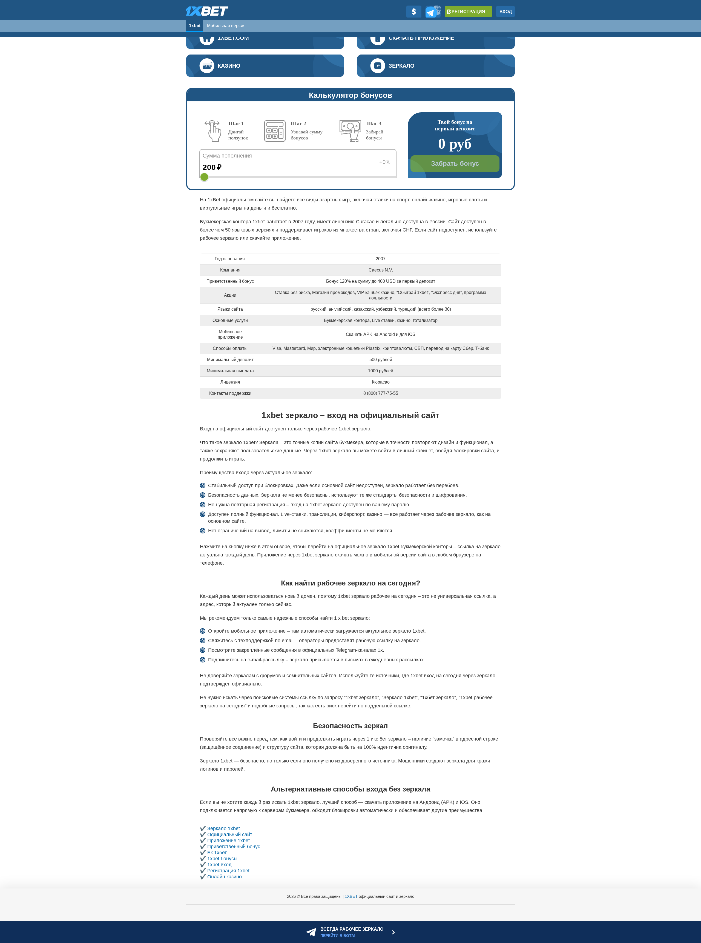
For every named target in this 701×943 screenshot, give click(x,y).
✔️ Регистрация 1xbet (224, 870)
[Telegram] (433, 11)
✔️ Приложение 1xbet (225, 840)
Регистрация (468, 11)
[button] (691, 911)
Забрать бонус (455, 163)
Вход (505, 11)
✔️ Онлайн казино (221, 876)
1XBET (351, 896)
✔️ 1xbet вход (216, 864)
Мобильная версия (226, 25)
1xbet (194, 25)
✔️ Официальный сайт (226, 834)
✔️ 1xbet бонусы (218, 858)
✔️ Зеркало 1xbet (220, 828)
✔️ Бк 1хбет (213, 852)
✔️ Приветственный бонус (230, 846)
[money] (413, 11)
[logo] (207, 11)
